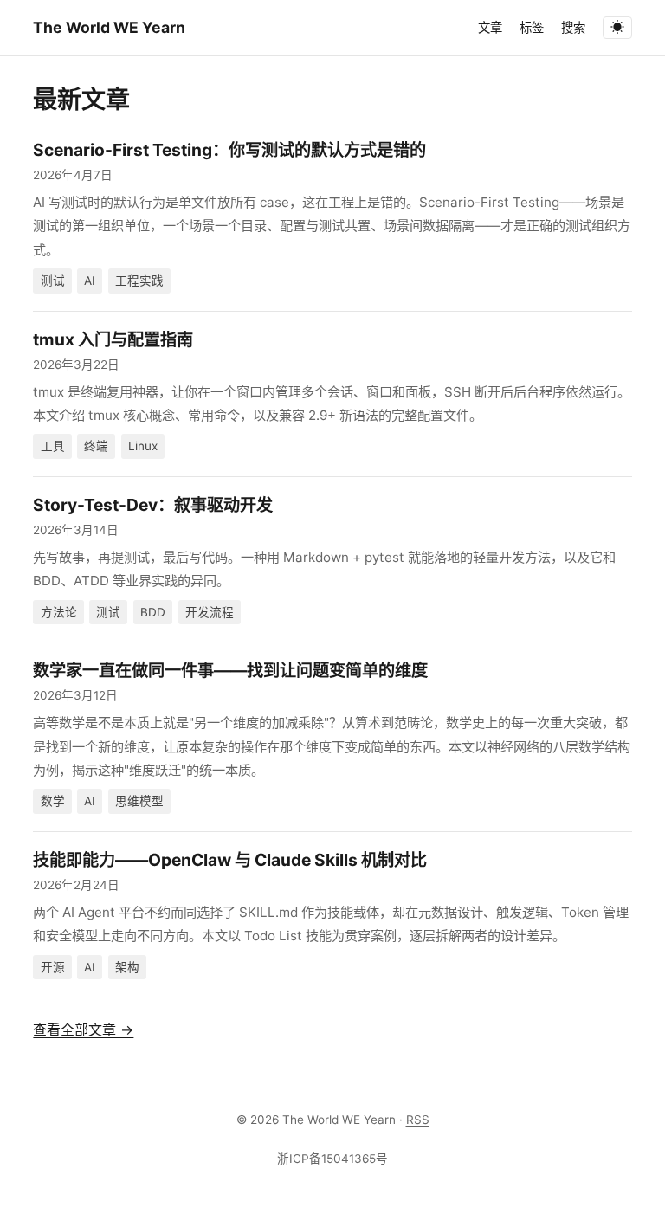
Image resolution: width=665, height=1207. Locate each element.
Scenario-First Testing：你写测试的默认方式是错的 (229, 149)
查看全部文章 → (83, 1029)
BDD (152, 612)
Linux (143, 446)
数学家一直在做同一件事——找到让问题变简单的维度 (230, 670)
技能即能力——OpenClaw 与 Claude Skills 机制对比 (230, 859)
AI (89, 280)
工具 (53, 446)
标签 (532, 27)
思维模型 (139, 801)
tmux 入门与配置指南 (113, 339)
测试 (53, 280)
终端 (96, 446)
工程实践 (139, 280)
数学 (53, 801)
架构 (127, 967)
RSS (417, 1119)
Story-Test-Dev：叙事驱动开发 (153, 504)
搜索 (573, 27)
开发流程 (209, 612)
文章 (490, 27)
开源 (53, 967)
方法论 (59, 612)
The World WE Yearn (109, 27)
